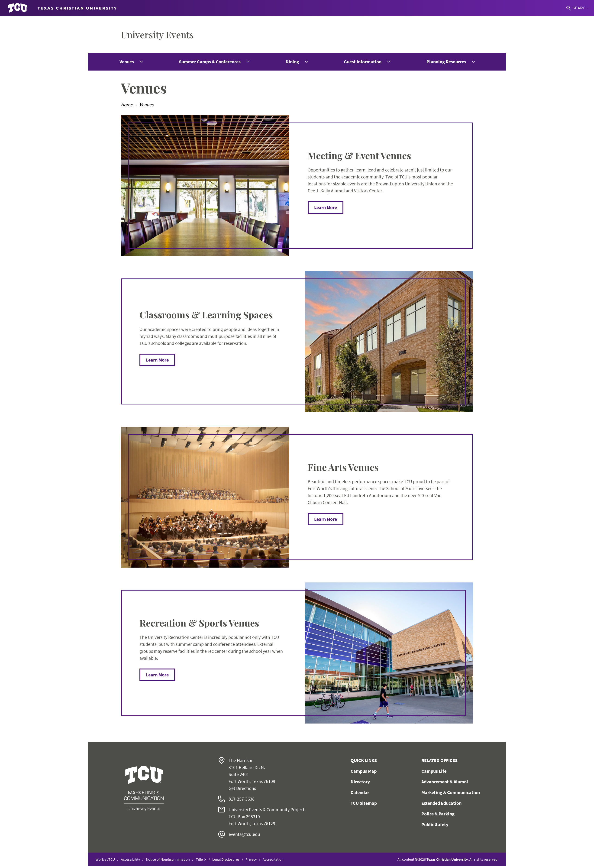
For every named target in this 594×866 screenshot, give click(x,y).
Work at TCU (105, 859)
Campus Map (364, 771)
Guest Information (362, 62)
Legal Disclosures (225, 859)
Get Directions (242, 788)
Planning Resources (446, 62)
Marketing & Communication (450, 792)
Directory (360, 782)
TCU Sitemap (364, 803)
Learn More (325, 207)
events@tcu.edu (244, 834)
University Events (157, 34)
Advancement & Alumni (444, 782)
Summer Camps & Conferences (210, 62)
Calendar (360, 792)
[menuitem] (131, 62)
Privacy (251, 859)
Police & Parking (438, 814)
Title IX (201, 859)
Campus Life (433, 771)
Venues (126, 62)
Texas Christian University (447, 859)
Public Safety (434, 824)
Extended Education (441, 803)
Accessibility (130, 859)
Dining (292, 62)
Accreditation (273, 859)
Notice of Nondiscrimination (168, 859)
